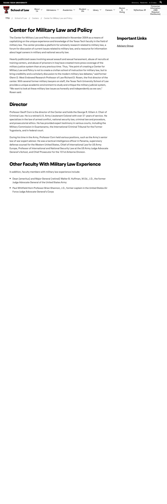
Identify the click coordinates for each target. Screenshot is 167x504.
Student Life (82, 9)
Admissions (51, 9)
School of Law (21, 18)
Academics (67, 9)
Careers (108, 9)
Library (96, 9)
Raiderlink (144, 2)
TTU (8, 18)
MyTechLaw (138, 9)
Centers (35, 18)
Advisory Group (125, 45)
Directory (135, 2)
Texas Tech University (15, 2)
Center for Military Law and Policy (58, 18)
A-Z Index (153, 2)
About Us (37, 9)
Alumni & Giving (122, 9)
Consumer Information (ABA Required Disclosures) (155, 10)
